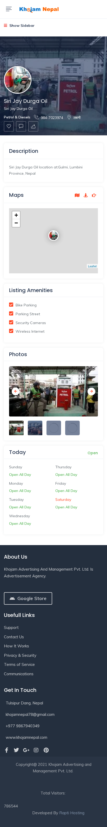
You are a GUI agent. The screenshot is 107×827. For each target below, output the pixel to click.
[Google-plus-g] (26, 750)
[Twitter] (16, 750)
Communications (19, 673)
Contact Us (14, 636)
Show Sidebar (21, 25)
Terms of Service (19, 664)
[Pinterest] (46, 750)
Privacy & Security (20, 655)
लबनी (77, 117)
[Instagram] (36, 750)
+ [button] (16, 215)
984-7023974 (52, 117)
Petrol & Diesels (17, 117)
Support (11, 627)
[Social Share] (33, 126)
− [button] (16, 223)
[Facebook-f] (6, 750)
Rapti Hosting (71, 812)
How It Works (16, 645)
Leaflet (92, 266)
